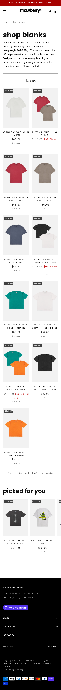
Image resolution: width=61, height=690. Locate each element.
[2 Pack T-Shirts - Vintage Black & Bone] (45, 235)
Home (5, 22)
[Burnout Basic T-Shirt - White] (16, 108)
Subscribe (52, 646)
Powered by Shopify (13, 669)
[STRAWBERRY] (31, 10)
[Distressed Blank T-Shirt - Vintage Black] (45, 362)
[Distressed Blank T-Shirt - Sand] (45, 174)
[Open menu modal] (4, 10)
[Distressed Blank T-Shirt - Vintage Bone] (45, 301)
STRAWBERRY (29, 660)
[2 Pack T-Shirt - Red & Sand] (45, 108)
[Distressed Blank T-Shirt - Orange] (16, 428)
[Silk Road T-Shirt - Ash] (42, 518)
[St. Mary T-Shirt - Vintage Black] (15, 518)
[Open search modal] (49, 10)
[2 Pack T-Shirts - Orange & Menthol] (16, 362)
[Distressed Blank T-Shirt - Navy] (16, 235)
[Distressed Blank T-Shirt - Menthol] (16, 301)
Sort (33, 80)
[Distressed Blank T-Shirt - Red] (16, 174)
